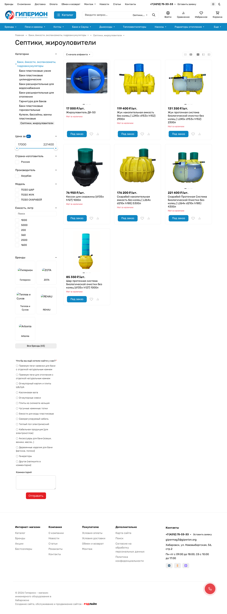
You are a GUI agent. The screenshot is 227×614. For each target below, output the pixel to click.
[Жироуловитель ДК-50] (86, 83)
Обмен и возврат (70, 4)
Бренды (9, 4)
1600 (24, 244)
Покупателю (90, 527)
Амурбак (26, 175)
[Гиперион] (27, 14)
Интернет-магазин (27, 527)
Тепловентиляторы (134, 26)
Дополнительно (126, 527)
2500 (24, 240)
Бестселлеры (23, 548)
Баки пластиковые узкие (35, 70)
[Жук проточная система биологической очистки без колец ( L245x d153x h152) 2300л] (188, 83)
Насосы (159, 26)
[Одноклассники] (177, 565)
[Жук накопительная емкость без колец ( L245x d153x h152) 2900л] (137, 83)
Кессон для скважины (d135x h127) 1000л (85, 198)
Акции (19, 543)
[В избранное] (91, 134)
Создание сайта (24, 604)
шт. (28, 136)
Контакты (130, 4)
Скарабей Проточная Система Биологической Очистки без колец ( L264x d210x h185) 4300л (187, 201)
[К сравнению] (97, 134)
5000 (24, 225)
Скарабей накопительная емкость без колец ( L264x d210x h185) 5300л (134, 200)
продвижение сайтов (68, 604)
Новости (104, 4)
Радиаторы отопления (188, 26)
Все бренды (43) (36, 345)
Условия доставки (93, 538)
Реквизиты (55, 548)
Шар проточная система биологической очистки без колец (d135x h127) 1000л (84, 284)
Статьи (117, 4)
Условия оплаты (92, 533)
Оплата (53, 4)
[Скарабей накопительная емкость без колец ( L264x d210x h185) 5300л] (137, 167)
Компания (55, 527)
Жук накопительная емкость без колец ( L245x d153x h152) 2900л (136, 116)
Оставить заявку (186, 4)
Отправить (36, 496)
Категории (22, 54)
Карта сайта (123, 533)
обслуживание (44, 604)
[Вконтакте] (169, 565)
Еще (216, 26)
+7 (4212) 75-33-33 (161, 4)
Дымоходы (105, 26)
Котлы (57, 26)
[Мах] (185, 565)
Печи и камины (34, 26)
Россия (25, 161)
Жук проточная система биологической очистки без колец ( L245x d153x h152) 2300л (186, 117)
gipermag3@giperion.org (181, 539)
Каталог (20, 533)
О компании (24, 4)
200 (23, 230)
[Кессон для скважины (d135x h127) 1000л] (86, 167)
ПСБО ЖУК (27, 194)
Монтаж (88, 4)
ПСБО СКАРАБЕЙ (31, 199)
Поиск (119, 538)
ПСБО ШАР (27, 189)
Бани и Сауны (80, 26)
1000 (24, 220)
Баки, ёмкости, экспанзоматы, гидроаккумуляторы (36, 64)
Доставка (40, 4)
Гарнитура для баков (32, 101)
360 (23, 235)
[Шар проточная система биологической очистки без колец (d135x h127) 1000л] (86, 251)
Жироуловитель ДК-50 (81, 112)
